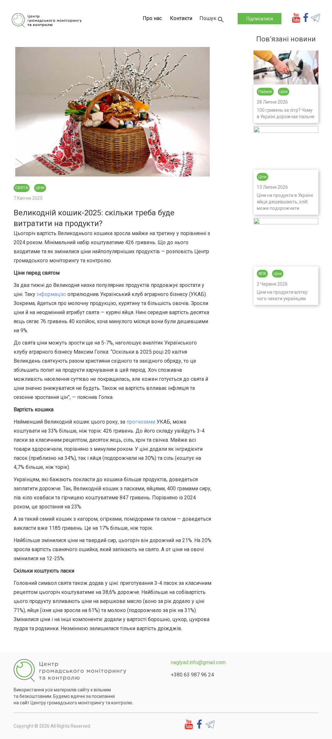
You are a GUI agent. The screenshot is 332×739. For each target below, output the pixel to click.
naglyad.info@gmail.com (198, 662)
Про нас (152, 18)
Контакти (181, 18)
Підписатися (259, 18)
